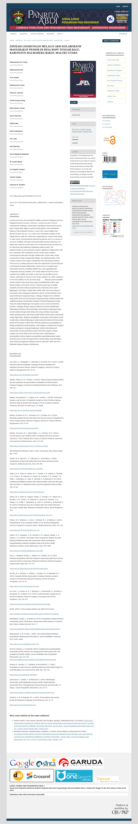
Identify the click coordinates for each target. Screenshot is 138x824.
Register (50, 34)
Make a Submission (111, 41)
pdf (74, 102)
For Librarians (107, 127)
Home (12, 40)
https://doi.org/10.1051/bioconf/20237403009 (26, 410)
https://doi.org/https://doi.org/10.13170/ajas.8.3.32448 (29, 446)
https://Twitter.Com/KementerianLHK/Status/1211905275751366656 (34, 614)
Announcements (37, 34)
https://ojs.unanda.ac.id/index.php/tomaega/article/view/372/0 (32, 692)
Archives (23, 34)
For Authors (106, 124)
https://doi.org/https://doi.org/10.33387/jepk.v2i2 (27, 492)
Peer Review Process (114, 81)
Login (118, 6)
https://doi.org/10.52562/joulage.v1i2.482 (24, 586)
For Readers (106, 121)
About (60, 34)
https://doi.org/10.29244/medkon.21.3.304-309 (26, 469)
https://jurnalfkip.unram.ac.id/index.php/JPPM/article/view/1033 (33, 660)
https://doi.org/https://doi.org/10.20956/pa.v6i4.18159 (29, 568)
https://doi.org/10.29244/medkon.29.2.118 (25, 530)
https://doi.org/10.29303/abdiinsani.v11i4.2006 (26, 551)
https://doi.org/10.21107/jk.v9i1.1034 (23, 705)
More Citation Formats (83, 232)
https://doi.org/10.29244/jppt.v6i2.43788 (24, 428)
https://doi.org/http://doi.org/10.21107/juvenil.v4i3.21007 (30, 393)
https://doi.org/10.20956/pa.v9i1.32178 (27, 196)
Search (124, 34)
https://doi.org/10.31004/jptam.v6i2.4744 (24, 644)
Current (13, 34)
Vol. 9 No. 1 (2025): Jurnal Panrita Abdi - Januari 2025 (43, 40)
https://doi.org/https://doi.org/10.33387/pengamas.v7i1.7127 (31, 515)
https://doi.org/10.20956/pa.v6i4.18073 (23, 675)
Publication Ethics (113, 75)
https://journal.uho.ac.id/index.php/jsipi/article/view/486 (30, 604)
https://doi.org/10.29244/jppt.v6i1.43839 (24, 375)
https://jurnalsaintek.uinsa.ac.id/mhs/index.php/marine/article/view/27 (35, 629)
